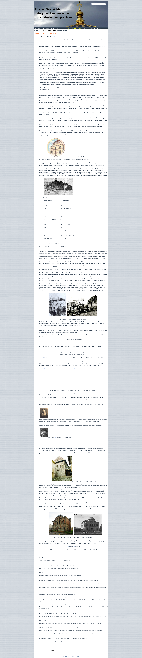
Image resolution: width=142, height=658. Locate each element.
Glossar (86, 28)
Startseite (38, 28)
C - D (54, 30)
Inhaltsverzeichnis (61, 28)
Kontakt (93, 28)
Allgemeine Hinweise (48, 28)
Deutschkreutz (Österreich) (45, 33)
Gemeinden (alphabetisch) (75, 28)
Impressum (100, 28)
